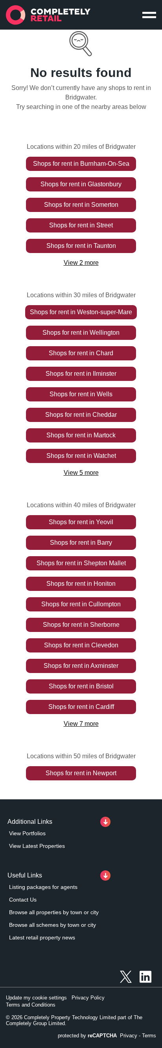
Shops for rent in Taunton (81, 245)
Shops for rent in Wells (81, 394)
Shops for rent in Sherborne (81, 624)
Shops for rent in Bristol (81, 686)
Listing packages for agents (43, 887)
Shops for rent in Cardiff (81, 706)
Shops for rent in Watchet (81, 455)
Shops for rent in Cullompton (81, 604)
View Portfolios (27, 833)
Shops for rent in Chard (81, 353)
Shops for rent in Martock (81, 435)
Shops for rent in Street (81, 225)
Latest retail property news (42, 937)
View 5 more (81, 472)
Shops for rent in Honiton (81, 583)
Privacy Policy (88, 998)
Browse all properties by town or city (54, 912)
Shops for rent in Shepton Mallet (81, 563)
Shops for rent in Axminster (81, 665)
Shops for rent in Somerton (81, 204)
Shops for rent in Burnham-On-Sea (81, 163)
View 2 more (81, 262)
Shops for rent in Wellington (81, 332)
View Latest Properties (37, 846)
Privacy (128, 1036)
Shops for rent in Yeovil (81, 522)
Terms (149, 1036)
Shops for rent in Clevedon (81, 645)
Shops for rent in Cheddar (81, 414)
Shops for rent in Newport (81, 773)
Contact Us (23, 899)
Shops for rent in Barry (81, 542)
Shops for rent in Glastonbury (81, 184)
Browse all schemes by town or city (52, 925)
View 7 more (81, 723)
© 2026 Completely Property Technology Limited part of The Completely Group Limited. (74, 1020)
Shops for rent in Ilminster (81, 373)
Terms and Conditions (30, 1005)
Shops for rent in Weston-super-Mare (81, 312)
